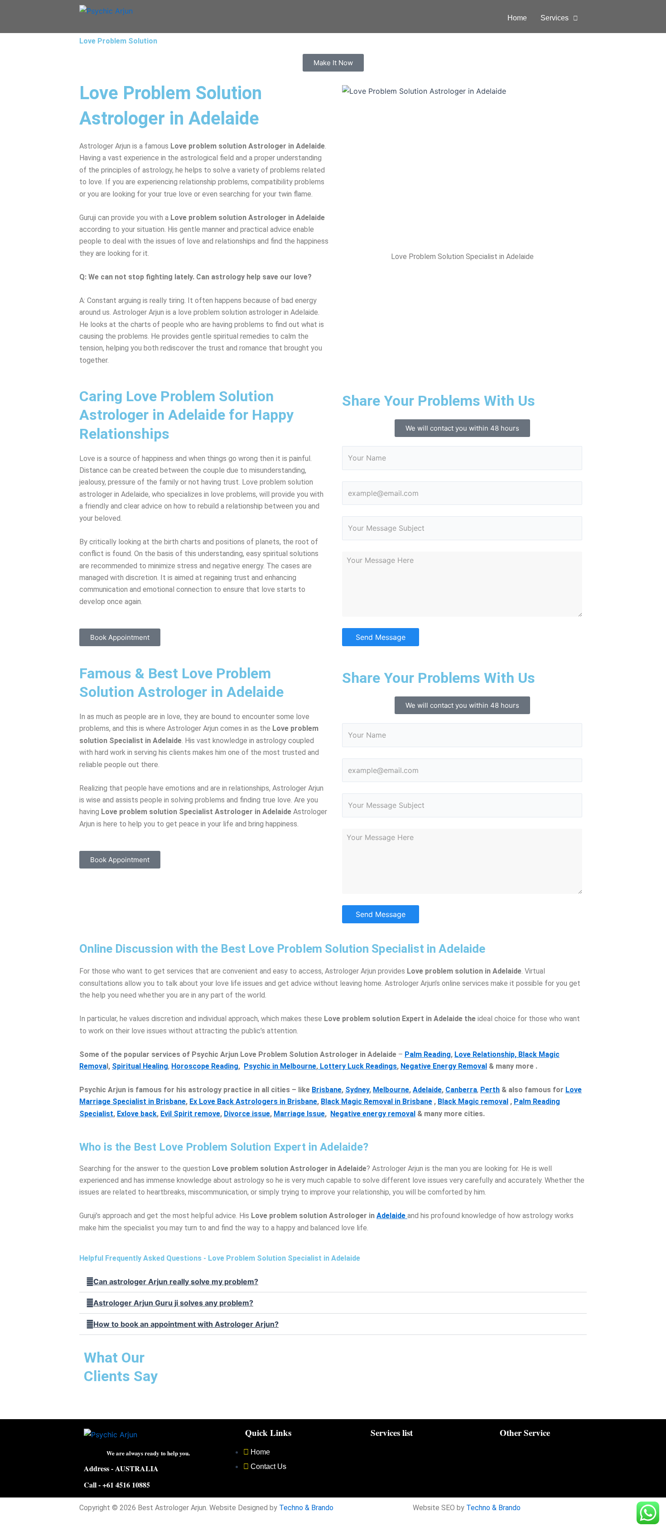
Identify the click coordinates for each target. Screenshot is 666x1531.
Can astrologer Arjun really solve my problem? (175, 1281)
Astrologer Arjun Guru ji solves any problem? (173, 1302)
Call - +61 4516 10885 (117, 1484)
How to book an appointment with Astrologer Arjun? (186, 1324)
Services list (392, 1432)
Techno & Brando (306, 1507)
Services (555, 18)
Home (517, 18)
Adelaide (391, 1215)
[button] (559, 18)
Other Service (525, 1432)
